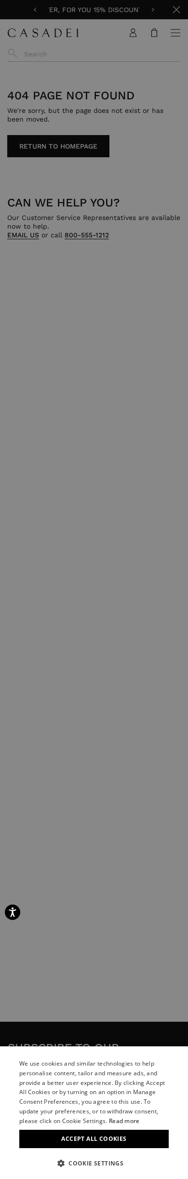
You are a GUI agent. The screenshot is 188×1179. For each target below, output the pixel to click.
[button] (94, 1163)
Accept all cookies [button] (93, 1139)
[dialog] (94, 1112)
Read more (124, 1121)
